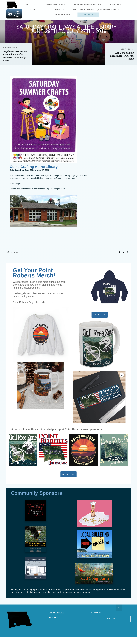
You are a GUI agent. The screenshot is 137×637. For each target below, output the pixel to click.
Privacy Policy (56, 613)
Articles (53, 617)
